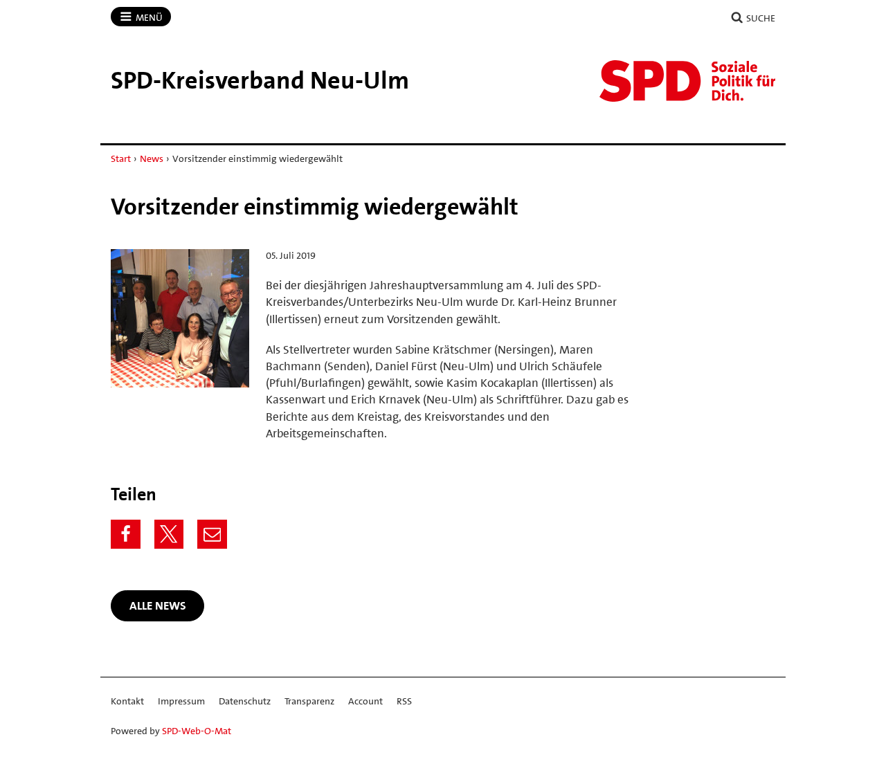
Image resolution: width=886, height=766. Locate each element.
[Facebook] (126, 534)
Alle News (157, 605)
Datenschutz (245, 701)
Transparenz (309, 701)
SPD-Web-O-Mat (196, 730)
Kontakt (127, 701)
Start (121, 158)
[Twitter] (169, 534)
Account (365, 701)
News (151, 158)
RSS (404, 701)
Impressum (181, 701)
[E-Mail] (212, 534)
